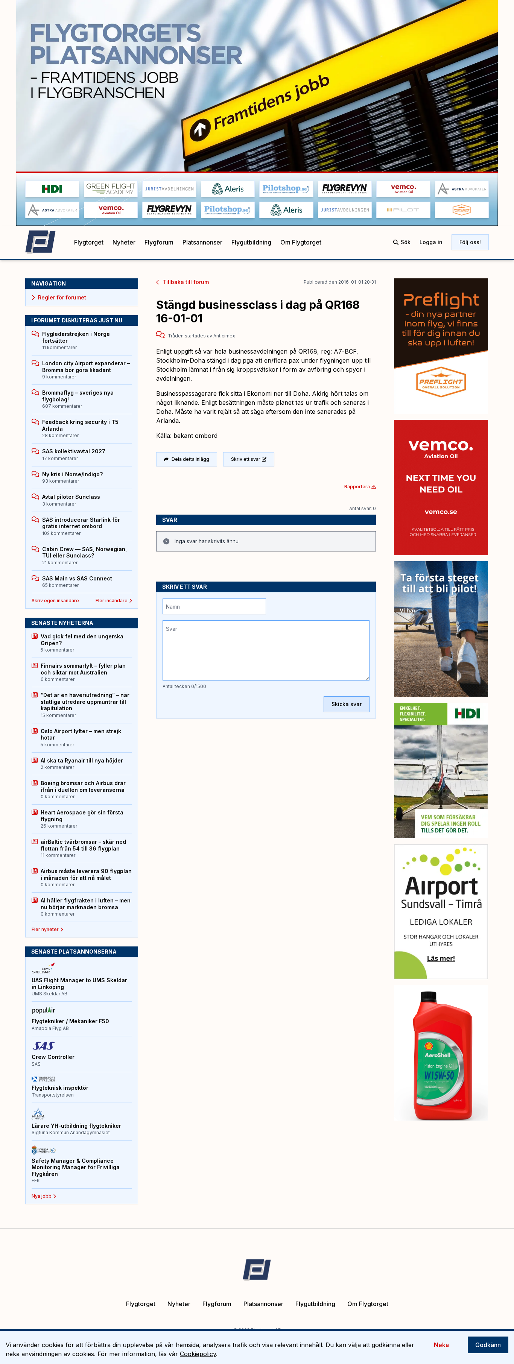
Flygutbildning (251, 242)
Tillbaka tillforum (186, 282)
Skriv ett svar (245, 459)
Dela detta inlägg (190, 459)
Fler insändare (112, 600)
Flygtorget (88, 242)
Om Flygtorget (300, 242)
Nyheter (124, 242)
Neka (441, 1345)
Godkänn (488, 1345)
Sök (406, 242)
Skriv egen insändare (55, 600)
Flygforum (158, 242)
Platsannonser (202, 242)
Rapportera (357, 486)
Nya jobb (42, 1196)
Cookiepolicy (198, 1354)
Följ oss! (470, 242)
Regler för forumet (62, 297)
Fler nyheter (45, 929)
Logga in (431, 242)
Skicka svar (347, 704)
